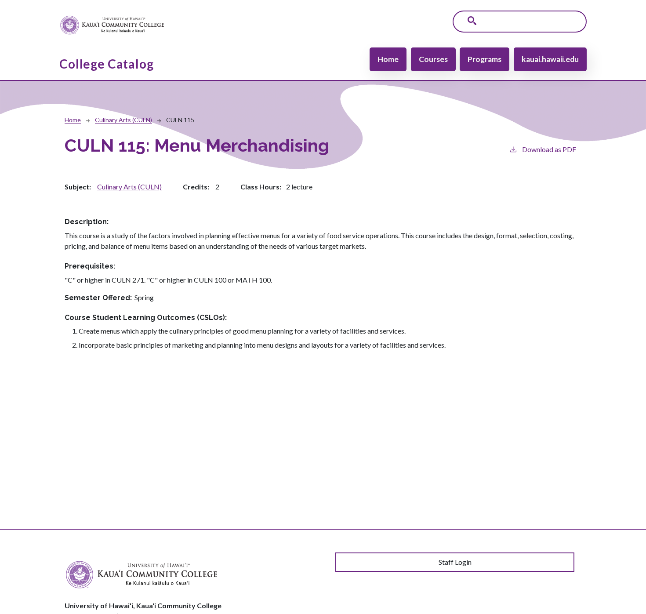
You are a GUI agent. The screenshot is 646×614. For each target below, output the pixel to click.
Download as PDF (549, 149)
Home (388, 59)
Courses (433, 59)
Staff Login (455, 562)
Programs (484, 59)
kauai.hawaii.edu (550, 59)
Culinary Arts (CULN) (123, 120)
